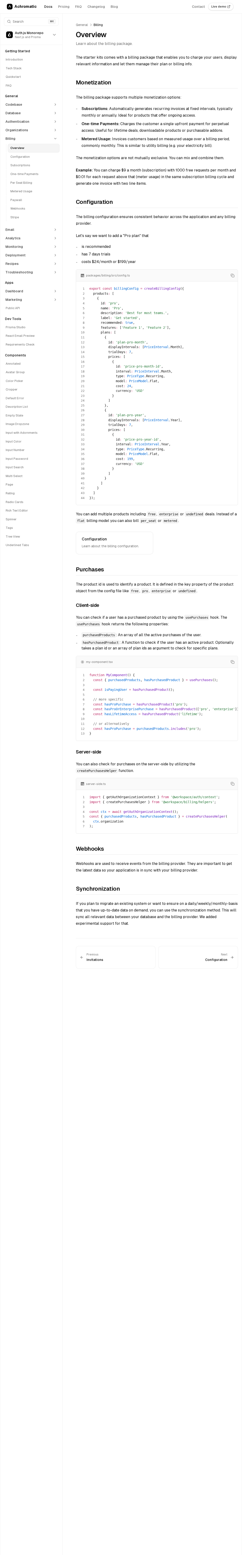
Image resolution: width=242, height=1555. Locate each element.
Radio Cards (14, 502)
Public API (13, 308)
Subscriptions (20, 165)
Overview (17, 148)
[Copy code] (232, 275)
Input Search (15, 467)
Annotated (13, 363)
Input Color (14, 441)
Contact (198, 7)
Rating (10, 493)
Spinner (11, 519)
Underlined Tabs (17, 545)
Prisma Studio (16, 327)
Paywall (16, 200)
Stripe (14, 217)
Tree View (13, 536)
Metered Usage (21, 191)
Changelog (96, 7)
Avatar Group (15, 372)
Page (9, 484)
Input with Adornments (22, 432)
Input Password (17, 458)
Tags (9, 528)
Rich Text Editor (17, 510)
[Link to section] (73, 83)
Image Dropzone (17, 424)
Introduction (14, 59)
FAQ (78, 7)
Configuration (20, 156)
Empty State (14, 415)
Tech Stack (14, 68)
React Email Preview (20, 335)
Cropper (11, 389)
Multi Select (14, 476)
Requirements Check (20, 344)
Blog (114, 7)
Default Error (15, 398)
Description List (17, 406)
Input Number (15, 450)
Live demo (218, 6)
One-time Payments (24, 174)
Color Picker (14, 381)
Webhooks (17, 208)
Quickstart (13, 77)
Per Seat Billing (21, 182)
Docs (48, 7)
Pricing (63, 7)
